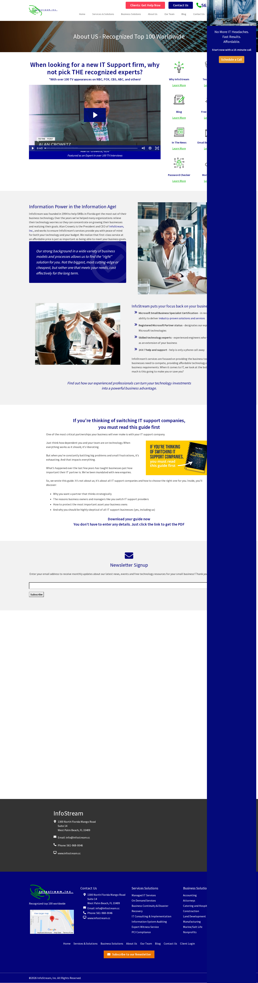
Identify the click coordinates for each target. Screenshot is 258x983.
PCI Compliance (141, 932)
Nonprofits (190, 932)
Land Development (194, 916)
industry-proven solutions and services (182, 318)
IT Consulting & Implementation (151, 916)
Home (82, 14)
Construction (191, 911)
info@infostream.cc (78, 837)
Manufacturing (192, 921)
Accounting (190, 895)
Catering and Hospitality (198, 906)
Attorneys (189, 900)
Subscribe (36, 594)
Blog (183, 14)
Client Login (187, 943)
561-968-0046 (75, 845)
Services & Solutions (103, 14)
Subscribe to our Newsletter (131, 954)
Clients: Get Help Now (145, 5)
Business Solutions (131, 14)
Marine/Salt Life (192, 927)
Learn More (179, 85)
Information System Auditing (149, 921)
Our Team (169, 14)
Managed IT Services (144, 895)
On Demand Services (144, 900)
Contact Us (180, 5)
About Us (152, 14)
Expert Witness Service (145, 927)
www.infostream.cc (69, 853)
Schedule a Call (231, 59)
